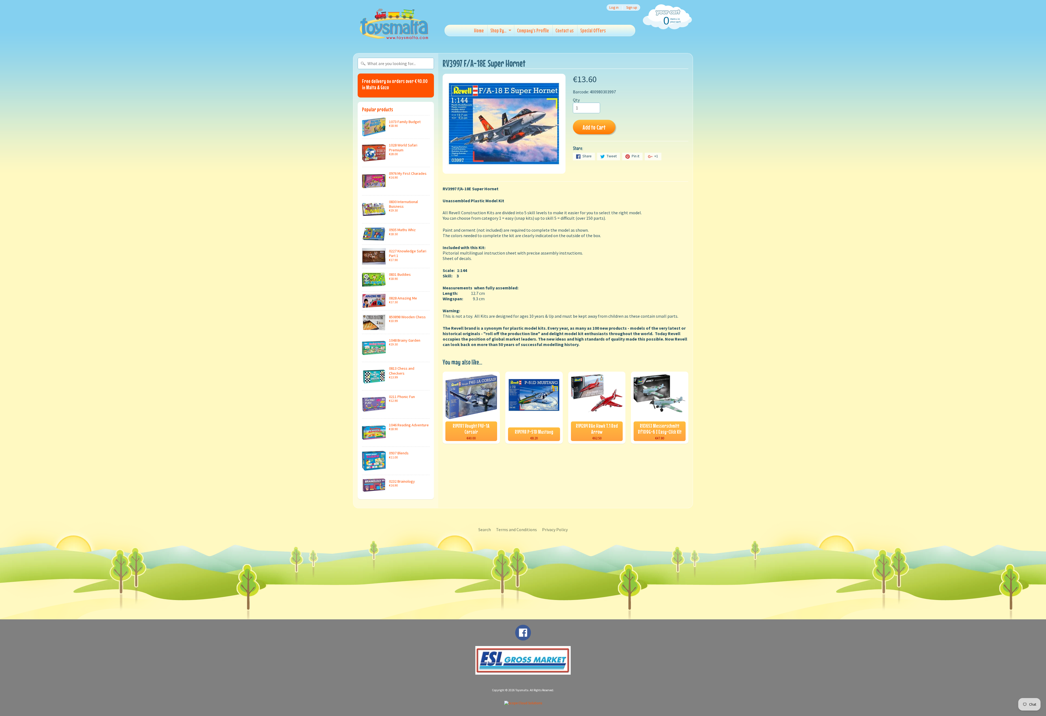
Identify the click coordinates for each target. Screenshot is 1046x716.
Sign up (631, 7)
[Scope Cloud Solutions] (523, 703)
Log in (614, 7)
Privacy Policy (555, 529)
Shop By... (498, 30)
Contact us (564, 30)
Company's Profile (533, 30)
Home (479, 30)
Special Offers (593, 30)
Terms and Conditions (516, 529)
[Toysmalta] (394, 23)
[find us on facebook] (523, 638)
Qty (576, 100)
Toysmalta (521, 690)
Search (484, 529)
